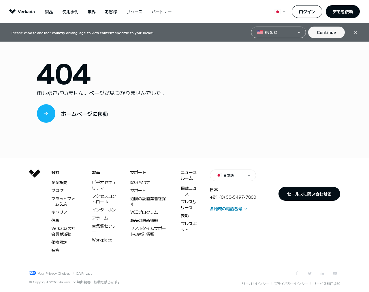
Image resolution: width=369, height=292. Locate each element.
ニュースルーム (189, 175)
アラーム (100, 218)
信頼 (55, 220)
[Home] (34, 216)
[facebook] (297, 273)
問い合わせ (140, 182)
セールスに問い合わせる (309, 194)
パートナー (162, 11)
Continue (326, 32)
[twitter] (309, 273)
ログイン (307, 11)
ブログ (57, 190)
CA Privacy (84, 273)
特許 (55, 250)
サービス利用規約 (326, 283)
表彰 (185, 215)
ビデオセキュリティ (104, 185)
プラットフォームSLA (63, 201)
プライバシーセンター (291, 283)
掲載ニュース (189, 191)
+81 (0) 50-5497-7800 (233, 197)
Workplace (102, 240)
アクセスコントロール (104, 199)
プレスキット (189, 226)
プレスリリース (189, 204)
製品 (49, 11)
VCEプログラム (144, 212)
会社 (55, 172)
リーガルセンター (255, 283)
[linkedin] (322, 273)
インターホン (104, 210)
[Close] (355, 32)
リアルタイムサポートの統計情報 (148, 231)
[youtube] (335, 273)
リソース (134, 11)
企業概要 (59, 182)
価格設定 (59, 242)
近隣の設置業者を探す (148, 201)
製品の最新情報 (144, 220)
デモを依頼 (343, 11)
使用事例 (70, 11)
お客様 (111, 11)
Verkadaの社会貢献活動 (63, 231)
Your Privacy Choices (53, 273)
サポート (138, 172)
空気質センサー (104, 229)
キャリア (59, 212)
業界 (92, 11)
